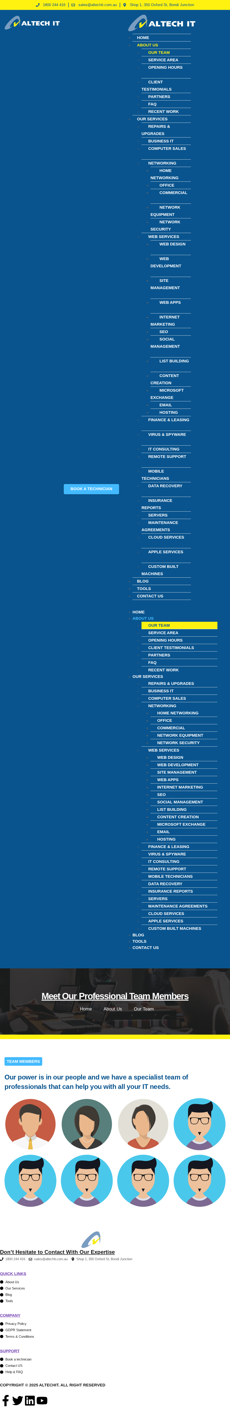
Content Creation (164, 379)
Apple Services (165, 552)
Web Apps (170, 302)
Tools (144, 588)
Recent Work (163, 111)
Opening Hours (165, 67)
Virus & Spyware (167, 434)
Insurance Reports (157, 504)
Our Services (152, 119)
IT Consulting (163, 449)
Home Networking (164, 174)
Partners (159, 96)
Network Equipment (165, 211)
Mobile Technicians (155, 475)
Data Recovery (165, 486)
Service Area (163, 60)
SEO (163, 331)
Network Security (165, 225)
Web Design (172, 244)
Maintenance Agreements (160, 526)
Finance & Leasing (168, 420)
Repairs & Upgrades (156, 130)
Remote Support (167, 456)
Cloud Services (166, 537)
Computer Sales (167, 148)
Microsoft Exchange (167, 394)
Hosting (168, 412)
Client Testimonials (157, 85)
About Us (147, 45)
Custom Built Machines (160, 570)
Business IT (161, 141)
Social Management (165, 343)
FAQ (152, 104)
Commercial (173, 192)
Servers (158, 515)
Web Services (163, 236)
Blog (143, 581)
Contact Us (150, 596)
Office (166, 185)
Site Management (165, 284)
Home (143, 37)
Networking (162, 163)
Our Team (159, 52)
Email (165, 405)
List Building (174, 361)
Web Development (165, 262)
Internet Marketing (165, 321)
